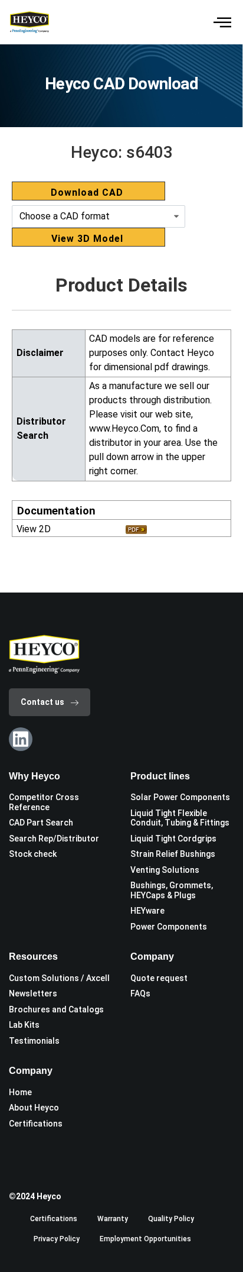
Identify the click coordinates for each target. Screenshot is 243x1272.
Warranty (112, 1219)
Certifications (53, 1219)
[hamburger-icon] (221, 22)
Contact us (42, 702)
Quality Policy (171, 1219)
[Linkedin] (20, 739)
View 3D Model (87, 238)
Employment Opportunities (145, 1239)
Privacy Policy (57, 1239)
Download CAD (87, 192)
